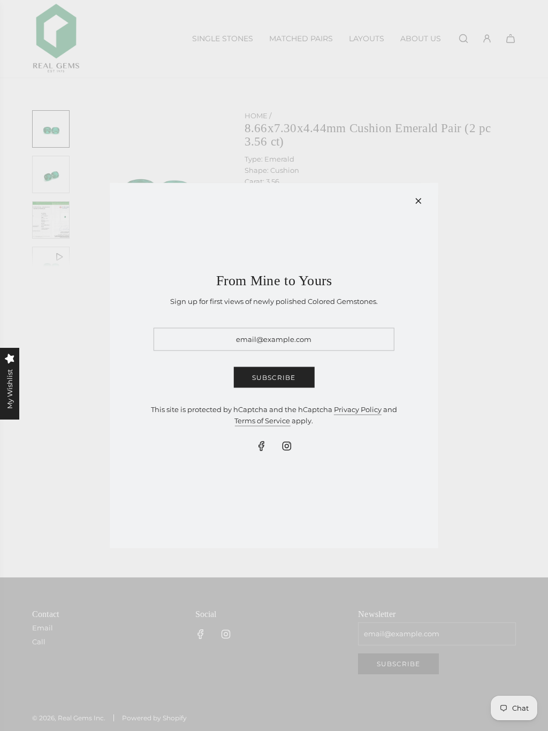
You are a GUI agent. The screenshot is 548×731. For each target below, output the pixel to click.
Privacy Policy (358, 409)
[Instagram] (286, 446)
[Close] (418, 201)
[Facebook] (261, 446)
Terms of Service (262, 420)
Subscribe (273, 378)
